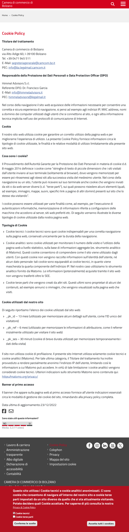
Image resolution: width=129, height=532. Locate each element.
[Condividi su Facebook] (4, 412)
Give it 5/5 (29, 424)
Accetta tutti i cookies (101, 523)
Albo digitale (15, 459)
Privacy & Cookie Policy (24, 507)
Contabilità (14, 473)
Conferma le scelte (25, 523)
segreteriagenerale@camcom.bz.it (33, 63)
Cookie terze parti (24, 517)
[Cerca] (113, 4)
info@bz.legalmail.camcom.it (27, 67)
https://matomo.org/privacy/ (20, 376)
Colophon (56, 449)
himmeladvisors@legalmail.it (27, 97)
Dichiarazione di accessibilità (17, 466)
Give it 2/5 (11, 424)
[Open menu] (123, 4)
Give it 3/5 (17, 424)
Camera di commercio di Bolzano (17, 4)
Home (5, 15)
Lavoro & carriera (18, 445)
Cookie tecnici (23, 513)
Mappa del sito (59, 459)
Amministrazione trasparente (17, 452)
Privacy (54, 454)
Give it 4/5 (23, 424)
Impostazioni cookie (63, 464)
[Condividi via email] (11, 412)
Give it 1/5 (4, 424)
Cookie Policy (58, 445)
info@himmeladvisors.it (27, 92)
